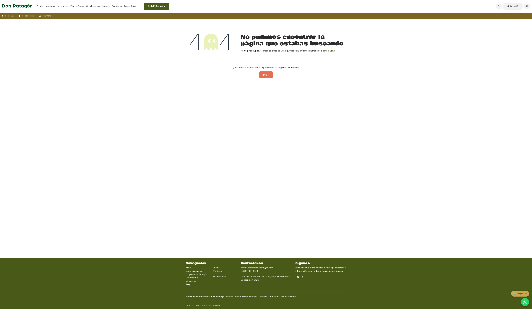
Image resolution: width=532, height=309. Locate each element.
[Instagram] (527, 16)
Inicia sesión (513, 6)
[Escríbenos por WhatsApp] (525, 302)
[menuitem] (40, 6)
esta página (329, 50)
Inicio (266, 75)
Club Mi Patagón (156, 6)
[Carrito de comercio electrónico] (527, 6)
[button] (499, 6)
